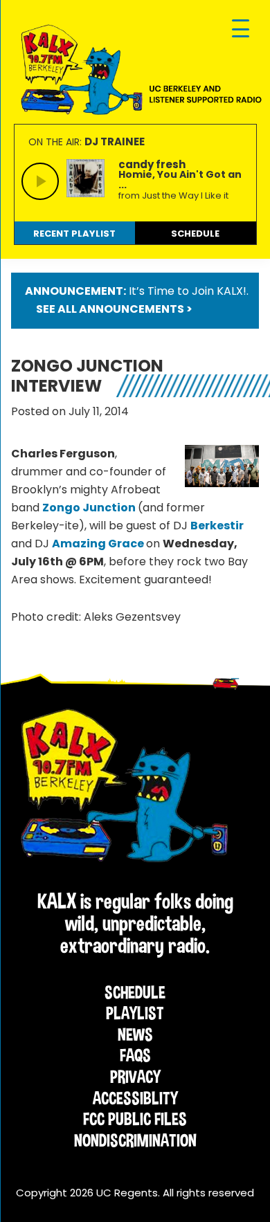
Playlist (135, 1013)
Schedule (135, 992)
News (135, 1034)
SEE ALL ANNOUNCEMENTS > (114, 309)
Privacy (135, 1076)
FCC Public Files (135, 1119)
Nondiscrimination (135, 1140)
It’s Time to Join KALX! (187, 291)
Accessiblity (135, 1098)
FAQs (135, 1055)
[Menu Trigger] (241, 29)
